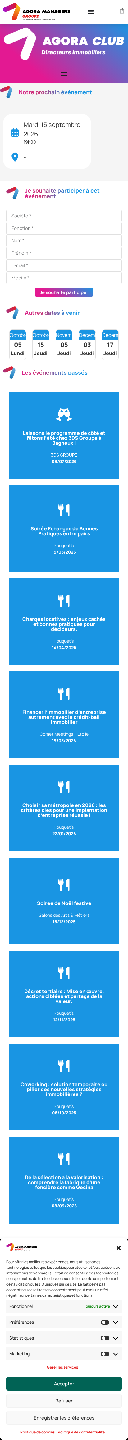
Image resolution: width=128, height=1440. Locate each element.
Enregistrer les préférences (64, 1418)
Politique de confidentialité (81, 1432)
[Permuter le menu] (91, 12)
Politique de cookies (37, 1432)
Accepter (64, 1383)
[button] (119, 1248)
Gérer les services (62, 1367)
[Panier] (121, 11)
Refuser (64, 1401)
